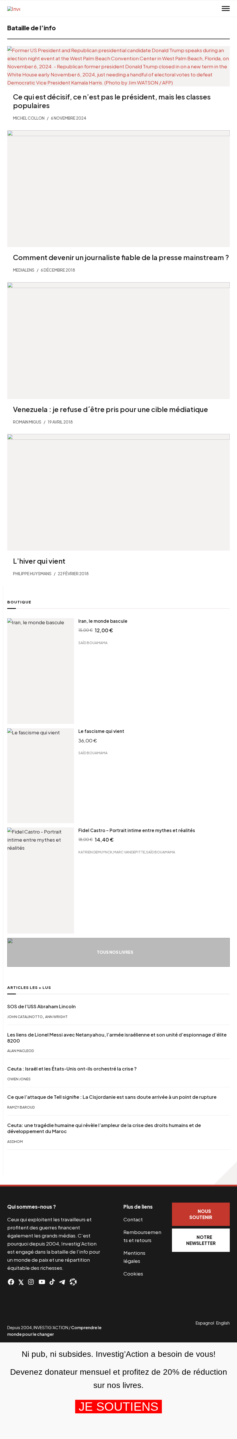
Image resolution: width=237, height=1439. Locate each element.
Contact (133, 1219)
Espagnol (205, 1322)
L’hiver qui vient (39, 561)
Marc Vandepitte (129, 852)
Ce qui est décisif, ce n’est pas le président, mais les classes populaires (112, 101)
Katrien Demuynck (95, 852)
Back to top (225, 1173)
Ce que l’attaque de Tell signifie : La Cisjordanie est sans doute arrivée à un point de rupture (111, 1097)
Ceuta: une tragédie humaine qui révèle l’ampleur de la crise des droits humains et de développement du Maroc (104, 1128)
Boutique (19, 602)
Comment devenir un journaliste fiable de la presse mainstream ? (121, 257)
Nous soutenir (200, 1214)
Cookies (133, 1273)
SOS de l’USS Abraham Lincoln (41, 1006)
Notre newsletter (201, 1240)
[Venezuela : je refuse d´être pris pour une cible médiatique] (118, 340)
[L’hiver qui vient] (118, 492)
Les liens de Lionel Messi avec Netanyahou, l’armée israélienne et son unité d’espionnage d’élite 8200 (117, 1038)
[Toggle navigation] (226, 9)
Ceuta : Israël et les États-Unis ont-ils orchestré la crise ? (72, 1069)
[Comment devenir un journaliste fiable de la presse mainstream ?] (118, 188)
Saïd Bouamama (93, 643)
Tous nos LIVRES (115, 952)
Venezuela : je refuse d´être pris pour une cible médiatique (110, 409)
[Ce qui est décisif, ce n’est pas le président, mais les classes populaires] (118, 66)
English (223, 1322)
